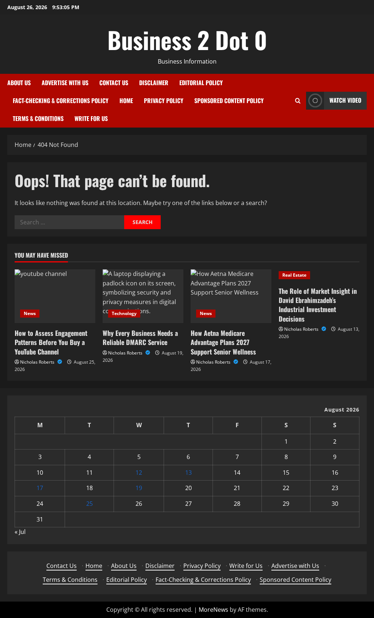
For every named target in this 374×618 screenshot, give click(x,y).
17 (40, 488)
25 (89, 504)
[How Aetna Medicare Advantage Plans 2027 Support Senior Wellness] (231, 296)
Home (126, 100)
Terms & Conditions (38, 118)
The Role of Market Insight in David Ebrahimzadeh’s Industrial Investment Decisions (318, 304)
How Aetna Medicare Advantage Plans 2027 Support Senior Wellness (223, 342)
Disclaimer (153, 82)
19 (139, 488)
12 (139, 473)
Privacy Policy (163, 100)
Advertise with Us (65, 82)
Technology (124, 313)
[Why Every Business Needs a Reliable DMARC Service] (143, 296)
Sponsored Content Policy (229, 100)
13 (188, 473)
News (30, 313)
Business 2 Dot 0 (187, 39)
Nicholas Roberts (38, 362)
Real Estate (294, 275)
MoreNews (213, 610)
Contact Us (113, 82)
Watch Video (345, 100)
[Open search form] (298, 101)
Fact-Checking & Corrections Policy (60, 100)
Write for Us (91, 118)
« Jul (20, 532)
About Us (19, 82)
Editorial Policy (201, 82)
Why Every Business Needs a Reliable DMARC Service (140, 337)
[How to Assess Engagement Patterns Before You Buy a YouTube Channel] (55, 296)
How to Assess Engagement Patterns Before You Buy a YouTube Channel (51, 342)
